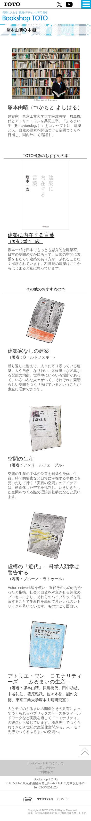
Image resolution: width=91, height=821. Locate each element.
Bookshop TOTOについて (45, 763)
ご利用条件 (45, 772)
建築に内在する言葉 (31, 237)
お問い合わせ (45, 767)
